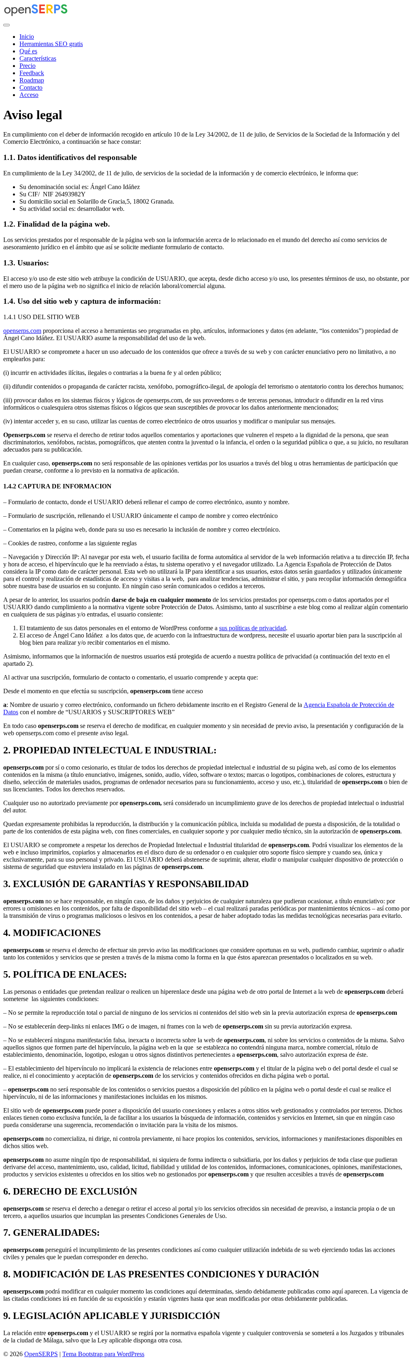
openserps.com (22, 330)
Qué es (28, 51)
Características (37, 58)
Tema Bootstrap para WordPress (103, 1353)
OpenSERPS (41, 1353)
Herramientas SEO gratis (51, 43)
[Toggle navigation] (6, 25)
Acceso (28, 94)
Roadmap (31, 80)
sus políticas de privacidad (252, 628)
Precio (27, 65)
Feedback (31, 72)
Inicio (26, 36)
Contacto (30, 87)
